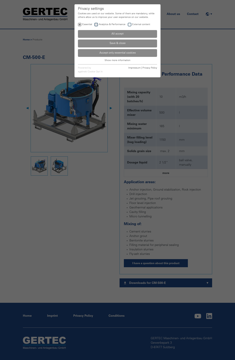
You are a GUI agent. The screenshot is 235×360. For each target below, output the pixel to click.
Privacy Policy (149, 68)
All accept (117, 33)
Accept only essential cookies (117, 53)
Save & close (118, 43)
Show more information (117, 60)
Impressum (134, 68)
